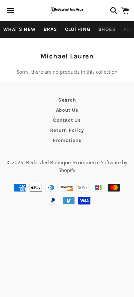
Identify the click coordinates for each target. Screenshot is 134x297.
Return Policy (67, 130)
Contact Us (67, 120)
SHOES (107, 29)
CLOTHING (77, 29)
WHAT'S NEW (19, 29)
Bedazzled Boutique (48, 162)
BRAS (50, 29)
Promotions (67, 140)
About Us (67, 110)
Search (67, 100)
